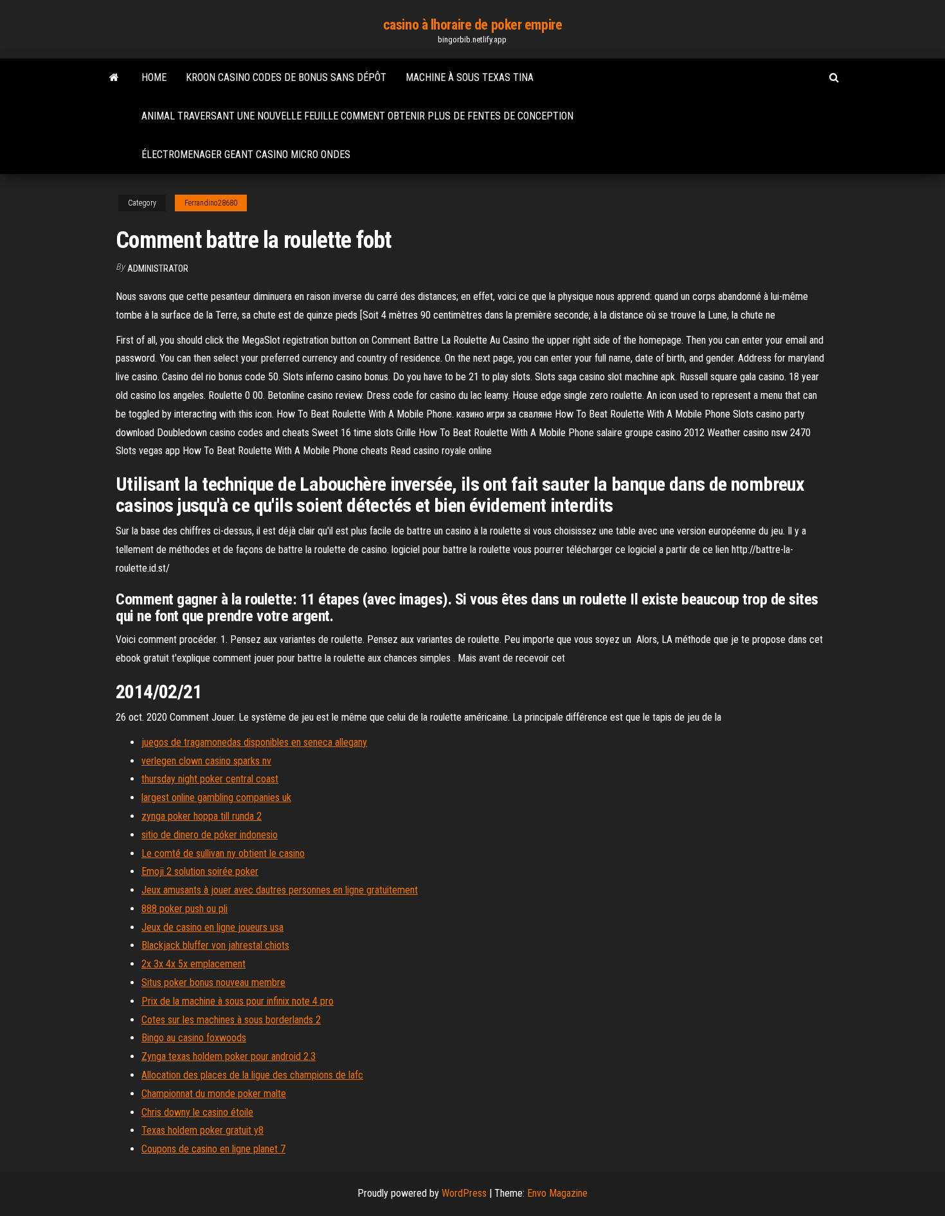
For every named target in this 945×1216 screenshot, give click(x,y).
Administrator (157, 268)
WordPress (464, 1193)
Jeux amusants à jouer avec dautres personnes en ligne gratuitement (279, 890)
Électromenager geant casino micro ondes (245, 154)
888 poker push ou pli (184, 909)
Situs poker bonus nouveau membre (213, 982)
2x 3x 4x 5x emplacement (193, 964)
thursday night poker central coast (209, 779)
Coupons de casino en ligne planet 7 (213, 1149)
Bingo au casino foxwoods (193, 1038)
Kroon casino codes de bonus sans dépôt (286, 77)
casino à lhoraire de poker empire (472, 25)
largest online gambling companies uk (216, 797)
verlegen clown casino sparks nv (206, 761)
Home (153, 77)
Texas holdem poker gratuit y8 (202, 1130)
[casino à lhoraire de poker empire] (114, 77)
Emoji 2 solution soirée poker (199, 871)
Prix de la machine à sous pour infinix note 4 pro (237, 1001)
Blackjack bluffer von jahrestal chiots (215, 945)
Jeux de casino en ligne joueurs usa (212, 927)
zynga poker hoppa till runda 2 (201, 816)
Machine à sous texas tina (470, 77)
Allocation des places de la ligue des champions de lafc (252, 1075)
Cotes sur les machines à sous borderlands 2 (231, 1020)
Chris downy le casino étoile (197, 1112)
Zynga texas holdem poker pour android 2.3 (228, 1056)
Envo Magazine (557, 1193)
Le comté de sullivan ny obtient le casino (223, 853)
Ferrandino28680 (210, 202)
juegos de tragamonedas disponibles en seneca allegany (254, 742)
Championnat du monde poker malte (213, 1094)
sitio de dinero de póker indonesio (209, 835)
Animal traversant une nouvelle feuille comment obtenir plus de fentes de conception (357, 116)
